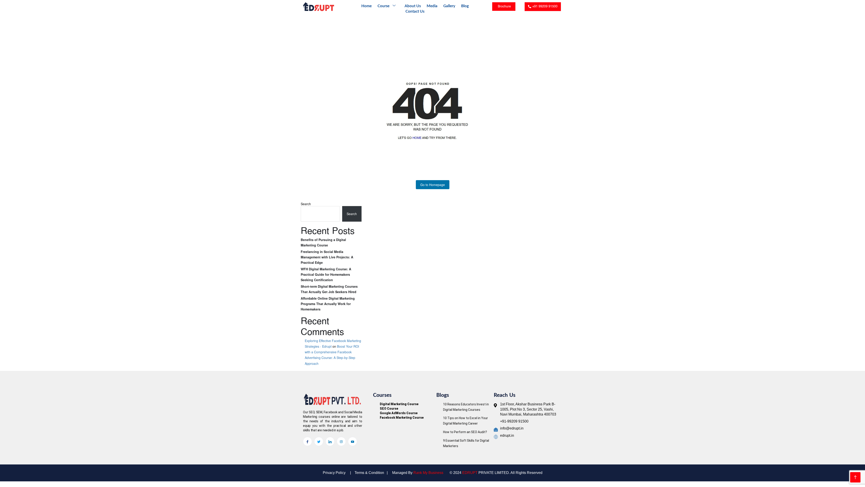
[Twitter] (318, 441)
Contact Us (414, 11)
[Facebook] (307, 441)
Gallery (449, 6)
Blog (465, 6)
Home (366, 6)
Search (306, 204)
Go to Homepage (432, 184)
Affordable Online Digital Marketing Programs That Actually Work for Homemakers (328, 303)
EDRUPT (470, 473)
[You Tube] (352, 441)
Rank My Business (428, 473)
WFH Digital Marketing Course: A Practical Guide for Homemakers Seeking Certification (326, 274)
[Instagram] (341, 441)
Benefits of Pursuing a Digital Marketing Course (323, 242)
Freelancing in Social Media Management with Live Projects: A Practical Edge (327, 257)
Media (432, 6)
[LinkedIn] (330, 441)
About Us (413, 6)
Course (383, 6)
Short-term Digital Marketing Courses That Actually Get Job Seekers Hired (329, 289)
